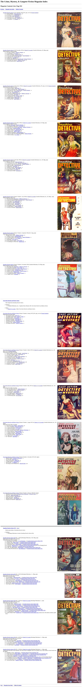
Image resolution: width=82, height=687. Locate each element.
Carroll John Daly (25, 653)
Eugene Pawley (20, 61)
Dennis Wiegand (21, 89)
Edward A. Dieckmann (22, 163)
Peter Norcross (18, 318)
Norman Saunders (34, 12)
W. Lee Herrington (21, 541)
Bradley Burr (18, 499)
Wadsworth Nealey (17, 13)
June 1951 (29, 577)
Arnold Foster (24, 353)
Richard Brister (21, 547)
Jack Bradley (16, 644)
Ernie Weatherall (26, 55)
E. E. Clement (18, 205)
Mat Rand (15, 57)
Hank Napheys (17, 98)
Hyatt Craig (14, 459)
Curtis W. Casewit (20, 273)
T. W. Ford (18, 579)
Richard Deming (18, 236)
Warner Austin (16, 392)
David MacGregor (24, 654)
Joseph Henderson (20, 132)
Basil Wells (16, 94)
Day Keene (16, 543)
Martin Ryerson (19, 393)
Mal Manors (18, 357)
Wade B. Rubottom (19, 124)
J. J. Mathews (15, 19)
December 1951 (31, 640)
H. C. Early (17, 428)
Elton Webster (18, 433)
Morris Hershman (18, 580)
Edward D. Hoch (18, 426)
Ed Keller (16, 497)
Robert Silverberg (18, 431)
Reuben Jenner (19, 207)
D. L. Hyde (15, 435)
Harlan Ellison (20, 425)
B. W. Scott (16, 53)
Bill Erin (16, 355)
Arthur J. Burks (16, 542)
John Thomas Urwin (16, 607)
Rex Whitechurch (22, 548)
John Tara (13, 359)
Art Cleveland (18, 395)
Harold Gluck (16, 56)
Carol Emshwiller (15, 15)
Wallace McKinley (21, 356)
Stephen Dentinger (16, 128)
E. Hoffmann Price (18, 641)
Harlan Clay (19, 18)
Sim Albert (19, 640)
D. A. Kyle (16, 578)
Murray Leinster (20, 606)
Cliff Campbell (18, 583)
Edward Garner (19, 129)
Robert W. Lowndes (28, 50)
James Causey (18, 364)
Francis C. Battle (19, 95)
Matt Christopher (16, 202)
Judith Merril (17, 611)
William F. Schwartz (21, 60)
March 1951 (35, 541)
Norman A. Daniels (19, 52)
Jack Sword (17, 88)
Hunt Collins (19, 656)
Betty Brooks (17, 17)
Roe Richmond (21, 642)
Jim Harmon (17, 204)
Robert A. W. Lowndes (38, 385)
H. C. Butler (17, 134)
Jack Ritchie (18, 170)
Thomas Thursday (27, 58)
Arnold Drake (17, 14)
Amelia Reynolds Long (16, 582)
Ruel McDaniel (17, 496)
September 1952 (30, 652)
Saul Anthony (17, 203)
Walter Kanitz (29, 658)
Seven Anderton (18, 605)
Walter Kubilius (18, 544)
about (18, 528)
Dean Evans (14, 546)
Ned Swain (17, 97)
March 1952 (30, 603)
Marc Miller (18, 168)
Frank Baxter (20, 354)
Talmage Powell (18, 54)
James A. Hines (17, 96)
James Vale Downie (14, 495)
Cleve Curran (19, 240)
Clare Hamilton (16, 498)
